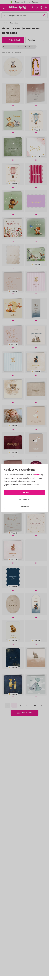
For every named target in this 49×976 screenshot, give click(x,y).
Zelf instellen (24, 499)
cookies (37, 474)
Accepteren (24, 492)
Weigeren (24, 506)
